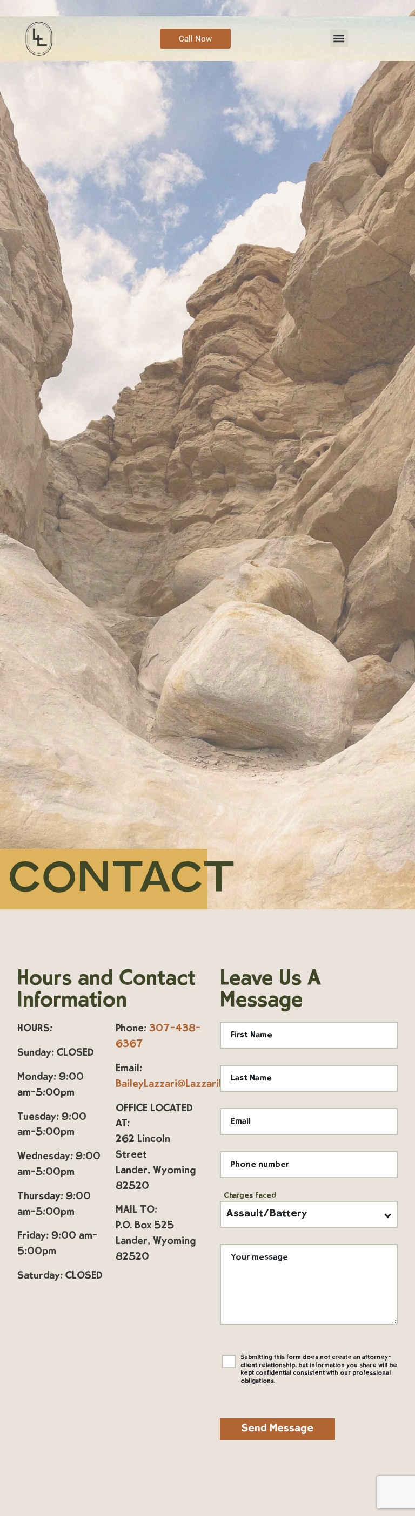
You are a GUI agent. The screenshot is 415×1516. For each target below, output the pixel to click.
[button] (339, 38)
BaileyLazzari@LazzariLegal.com (191, 1085)
